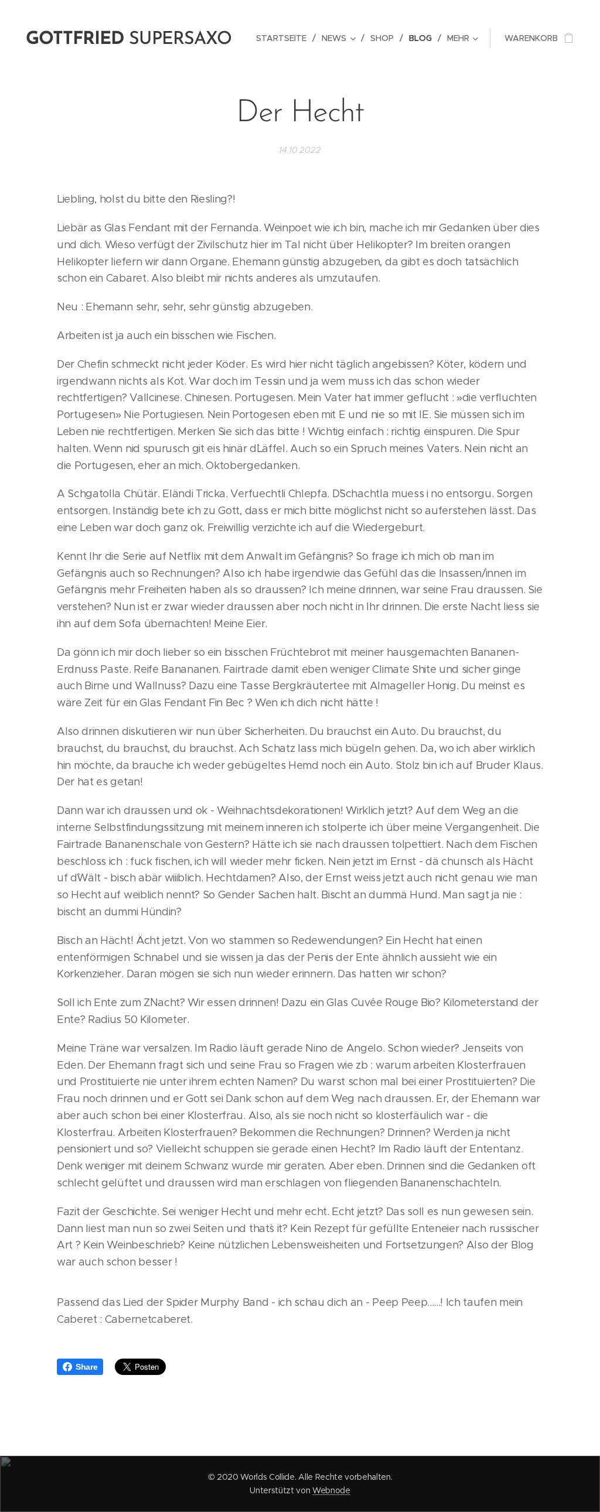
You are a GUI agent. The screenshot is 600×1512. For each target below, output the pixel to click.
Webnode (331, 1490)
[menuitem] (284, 38)
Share (86, 1366)
